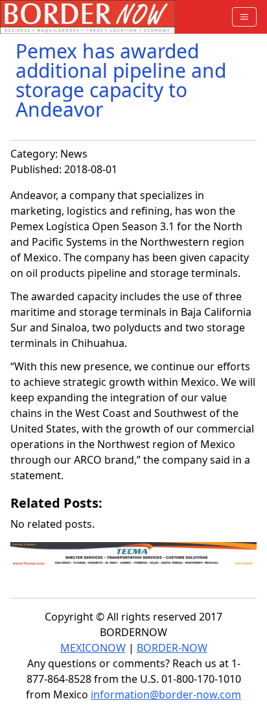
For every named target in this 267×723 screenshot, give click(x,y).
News (73, 154)
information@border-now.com (166, 694)
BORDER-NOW (172, 648)
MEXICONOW (93, 648)
